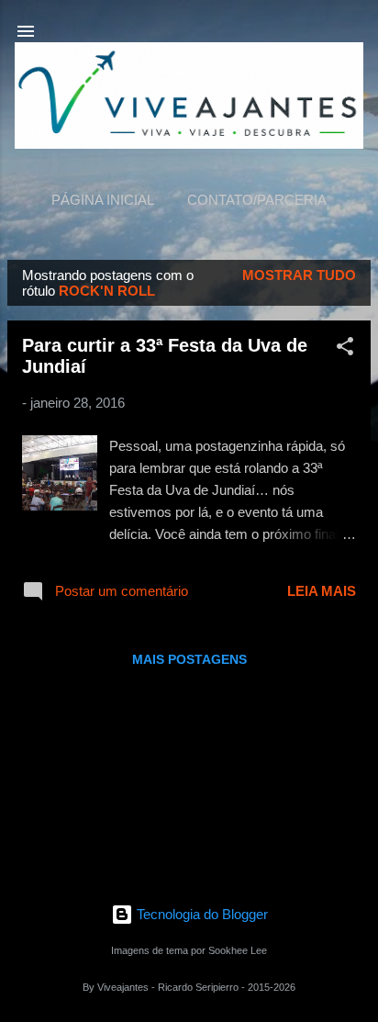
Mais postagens (189, 659)
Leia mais (321, 591)
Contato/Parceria (257, 200)
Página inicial (102, 200)
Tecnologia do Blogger (200, 914)
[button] (345, 349)
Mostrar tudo (299, 275)
